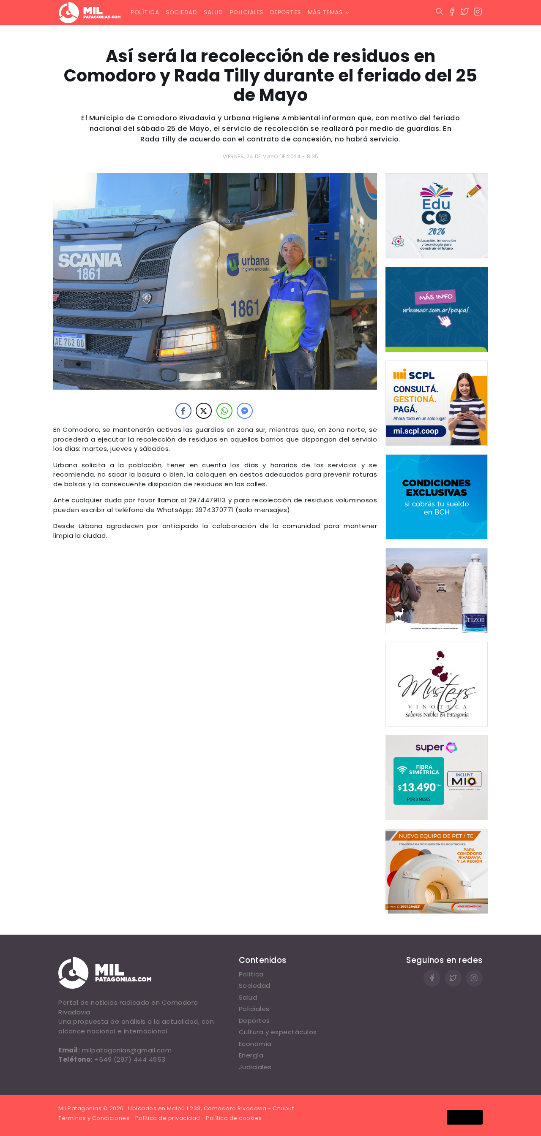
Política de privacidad (167, 1118)
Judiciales (255, 1067)
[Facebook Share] (183, 411)
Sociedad (181, 12)
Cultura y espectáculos (278, 1032)
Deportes (285, 12)
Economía (255, 1043)
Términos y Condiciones (93, 1118)
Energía (251, 1055)
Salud (213, 12)
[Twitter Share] (204, 411)
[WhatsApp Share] (224, 411)
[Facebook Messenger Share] (245, 411)
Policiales (246, 12)
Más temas (325, 12)
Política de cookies (234, 1118)
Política (145, 12)
